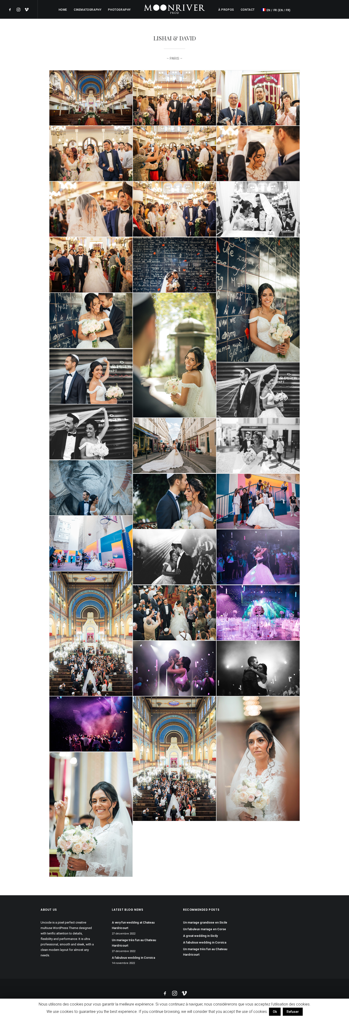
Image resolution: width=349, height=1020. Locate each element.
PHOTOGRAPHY (119, 9)
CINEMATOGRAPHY (87, 9)
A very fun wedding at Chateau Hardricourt (133, 925)
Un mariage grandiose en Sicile (205, 922)
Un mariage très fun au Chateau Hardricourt (134, 942)
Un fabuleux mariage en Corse (204, 929)
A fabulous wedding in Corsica (133, 957)
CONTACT (248, 9)
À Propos (226, 9)
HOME (63, 9)
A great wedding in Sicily (200, 936)
